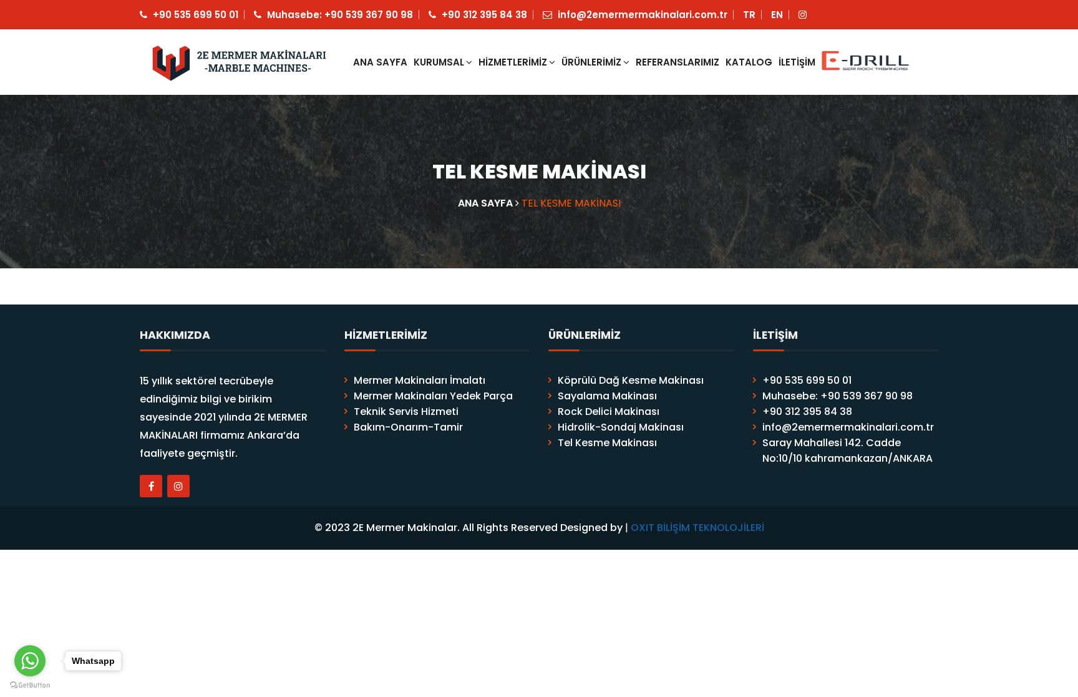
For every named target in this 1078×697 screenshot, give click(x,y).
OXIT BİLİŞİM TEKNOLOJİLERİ (697, 527)
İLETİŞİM (797, 62)
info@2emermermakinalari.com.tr (641, 14)
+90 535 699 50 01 (194, 14)
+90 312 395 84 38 (483, 14)
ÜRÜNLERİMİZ (591, 62)
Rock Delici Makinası (608, 411)
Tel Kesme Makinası (607, 443)
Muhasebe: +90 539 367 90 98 (339, 14)
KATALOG (749, 62)
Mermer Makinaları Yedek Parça (433, 396)
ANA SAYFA (380, 62)
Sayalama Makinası (607, 396)
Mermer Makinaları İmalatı (419, 380)
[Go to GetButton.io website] (30, 684)
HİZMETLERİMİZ (512, 62)
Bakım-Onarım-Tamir (408, 427)
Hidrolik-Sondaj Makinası (621, 427)
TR (749, 14)
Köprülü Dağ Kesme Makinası (631, 380)
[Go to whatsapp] (30, 660)
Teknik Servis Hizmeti (406, 411)
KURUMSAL (439, 62)
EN (777, 14)
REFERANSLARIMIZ (677, 62)
